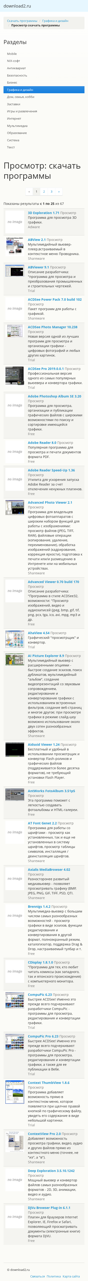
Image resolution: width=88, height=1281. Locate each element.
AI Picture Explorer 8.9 (46, 655)
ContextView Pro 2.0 (44, 1133)
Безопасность (17, 75)
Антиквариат (16, 68)
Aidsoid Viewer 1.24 (44, 744)
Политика (54, 1276)
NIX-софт (13, 61)
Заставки (13, 104)
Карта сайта (71, 1276)
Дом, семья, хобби (20, 97)
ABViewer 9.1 (38, 267)
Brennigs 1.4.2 (39, 906)
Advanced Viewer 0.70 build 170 (53, 582)
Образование (17, 133)
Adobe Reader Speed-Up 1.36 (51, 470)
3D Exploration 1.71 (43, 213)
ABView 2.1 (37, 239)
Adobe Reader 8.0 (42, 442)
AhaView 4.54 (39, 633)
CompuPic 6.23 (40, 994)
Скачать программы (22, 21)
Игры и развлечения (22, 111)
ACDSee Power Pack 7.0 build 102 (55, 299)
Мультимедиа (17, 126)
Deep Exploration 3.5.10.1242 (51, 1170)
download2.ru (17, 6)
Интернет (14, 118)
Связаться (37, 1276)
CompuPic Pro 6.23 (43, 1036)
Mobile (12, 54)
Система (13, 140)
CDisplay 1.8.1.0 (40, 962)
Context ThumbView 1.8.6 (48, 1082)
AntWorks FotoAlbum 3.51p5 (51, 791)
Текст (11, 147)
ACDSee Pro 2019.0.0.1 (46, 368)
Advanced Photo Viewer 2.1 (50, 502)
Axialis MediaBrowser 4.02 (49, 869)
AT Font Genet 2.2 (42, 823)
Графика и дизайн (55, 21)
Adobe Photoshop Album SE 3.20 (54, 396)
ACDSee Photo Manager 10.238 (52, 327)
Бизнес (12, 82)
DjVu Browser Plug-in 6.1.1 (49, 1207)
